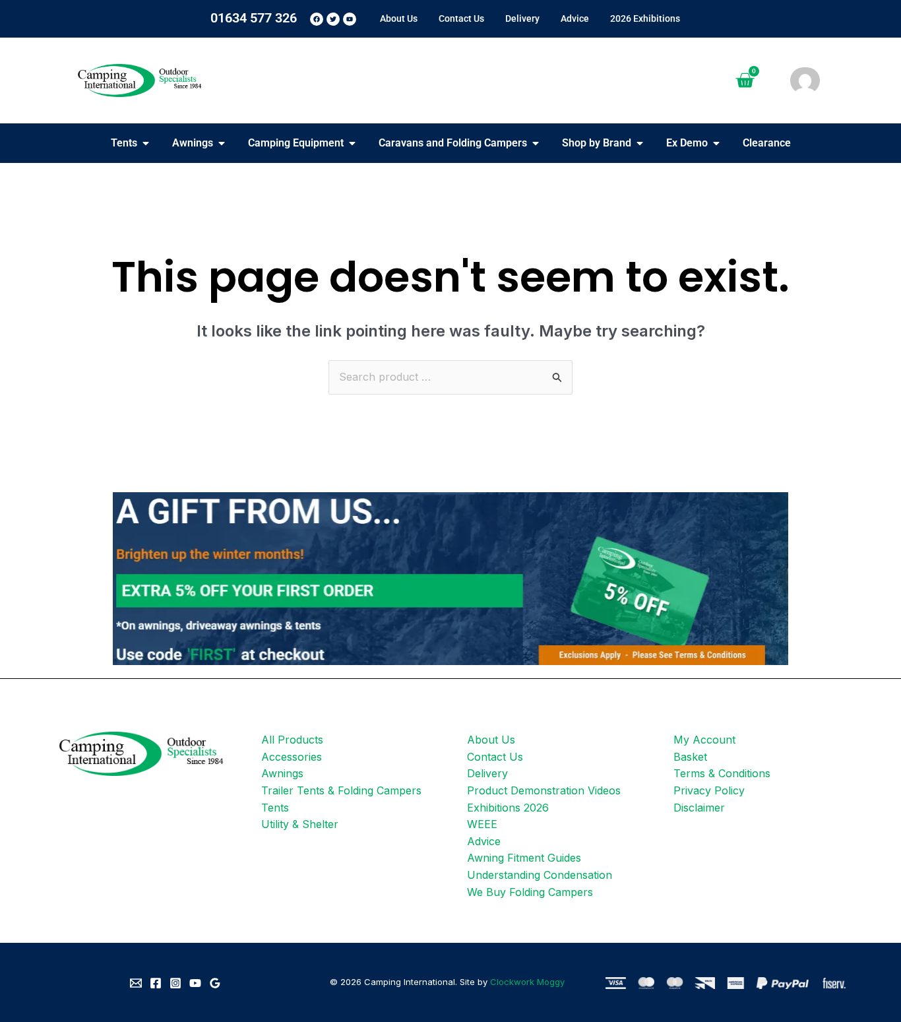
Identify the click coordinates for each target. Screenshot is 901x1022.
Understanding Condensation (539, 874)
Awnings (282, 773)
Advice (484, 841)
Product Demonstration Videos (544, 790)
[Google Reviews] (215, 983)
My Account (704, 739)
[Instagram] (175, 983)
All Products (292, 739)
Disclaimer (699, 807)
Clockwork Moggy (527, 981)
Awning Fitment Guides (524, 857)
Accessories (291, 756)
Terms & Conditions (721, 773)
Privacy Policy (709, 790)
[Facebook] (156, 983)
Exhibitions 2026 (508, 807)
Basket (690, 756)
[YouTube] (195, 983)
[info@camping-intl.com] (136, 983)
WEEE (482, 824)
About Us (491, 739)
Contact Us (495, 756)
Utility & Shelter (299, 824)
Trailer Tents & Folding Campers (341, 790)
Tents (275, 807)
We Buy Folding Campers (530, 892)
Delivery (487, 773)
